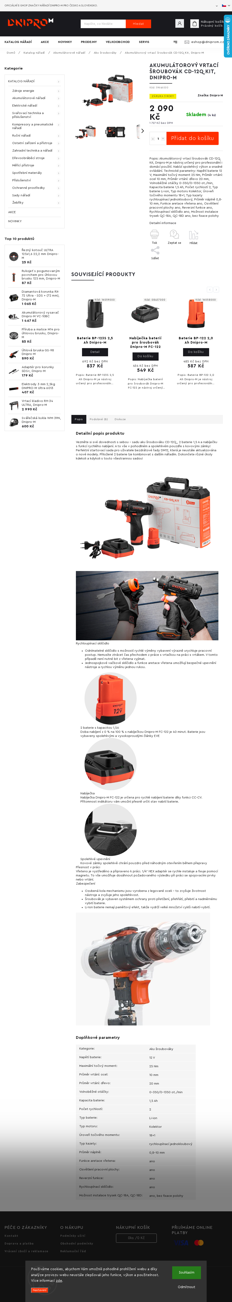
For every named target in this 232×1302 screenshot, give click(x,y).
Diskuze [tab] (120, 419)
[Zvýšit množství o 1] (163, 139)
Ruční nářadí (21, 135)
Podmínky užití (72, 1236)
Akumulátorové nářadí (28, 98)
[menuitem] (20, 42)
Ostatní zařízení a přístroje (32, 143)
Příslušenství (21, 180)
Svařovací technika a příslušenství (28, 115)
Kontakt (11, 1236)
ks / (136, 1238)
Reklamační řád (73, 1251)
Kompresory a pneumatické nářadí (32, 126)
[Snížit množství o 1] (153, 139)
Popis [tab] (79, 419)
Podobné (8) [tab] (99, 419)
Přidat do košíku (192, 138)
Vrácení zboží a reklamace (26, 1251)
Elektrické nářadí (24, 105)
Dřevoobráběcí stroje (28, 158)
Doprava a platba (19, 1243)
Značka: (210, 95)
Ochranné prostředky (28, 188)
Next (217, 289)
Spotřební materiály (27, 173)
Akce (12, 212)
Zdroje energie (23, 90)
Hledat (138, 23)
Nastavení (39, 1290)
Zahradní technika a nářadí (32, 150)
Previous (210, 289)
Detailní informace (163, 223)
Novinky (15, 221)
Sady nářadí (21, 195)
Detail (95, 352)
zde (59, 1280)
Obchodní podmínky (76, 1243)
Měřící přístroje (23, 165)
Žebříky (18, 202)
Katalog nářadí (21, 81)
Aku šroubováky (161, 1049)
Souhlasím (186, 1272)
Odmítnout (186, 1287)
